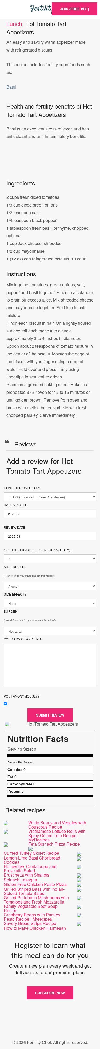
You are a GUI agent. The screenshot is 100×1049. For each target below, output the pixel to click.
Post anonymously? (21, 696)
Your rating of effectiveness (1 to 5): (37, 550)
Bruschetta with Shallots (26, 875)
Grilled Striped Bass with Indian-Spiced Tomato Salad (34, 891)
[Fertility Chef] (50, 9)
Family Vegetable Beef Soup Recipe (31, 908)
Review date (14, 527)
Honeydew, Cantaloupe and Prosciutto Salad (30, 868)
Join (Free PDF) (74, 8)
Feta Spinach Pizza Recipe (54, 844)
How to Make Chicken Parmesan (35, 928)
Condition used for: (22, 488)
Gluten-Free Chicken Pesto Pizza (35, 884)
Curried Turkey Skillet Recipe (31, 853)
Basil (11, 87)
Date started (15, 505)
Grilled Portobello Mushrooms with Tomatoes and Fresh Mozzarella (36, 899)
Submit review (50, 715)
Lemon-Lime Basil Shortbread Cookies (32, 860)
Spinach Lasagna (20, 880)
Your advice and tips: (23, 639)
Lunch (14, 23)
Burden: (11, 611)
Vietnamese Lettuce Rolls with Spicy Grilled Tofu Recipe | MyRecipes (57, 835)
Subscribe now (50, 992)
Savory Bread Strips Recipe (30, 923)
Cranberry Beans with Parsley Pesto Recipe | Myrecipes (32, 917)
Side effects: (15, 594)
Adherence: (14, 567)
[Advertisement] (50, 165)
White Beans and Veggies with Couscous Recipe (57, 825)
